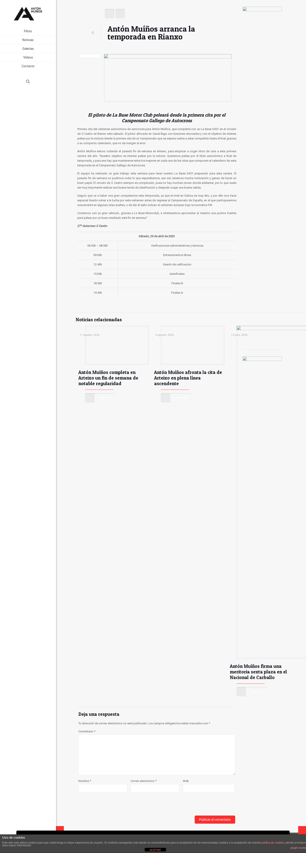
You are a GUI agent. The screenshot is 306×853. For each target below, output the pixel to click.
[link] (51, 48)
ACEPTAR (155, 850)
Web (186, 781)
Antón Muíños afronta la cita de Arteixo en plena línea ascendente (188, 377)
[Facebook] (22, 98)
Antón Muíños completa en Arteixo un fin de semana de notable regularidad (108, 377)
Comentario (86, 731)
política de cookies (273, 842)
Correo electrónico (144, 781)
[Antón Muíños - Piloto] (28, 13)
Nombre (84, 781)
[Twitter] (28, 98)
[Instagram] (34, 98)
